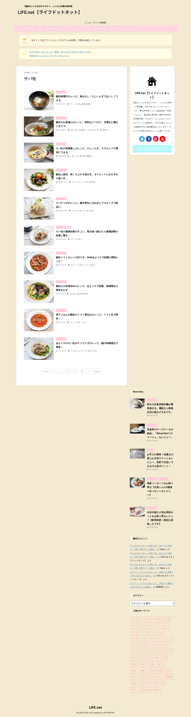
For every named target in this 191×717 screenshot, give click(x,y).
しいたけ (163, 625)
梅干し (105, 130)
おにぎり (74, 130)
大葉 (151, 664)
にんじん (159, 632)
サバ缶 (77, 104)
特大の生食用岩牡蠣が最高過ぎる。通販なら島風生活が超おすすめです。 (160, 408)
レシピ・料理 (28, 29)
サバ (72, 104)
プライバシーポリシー (124, 29)
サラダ (85, 210)
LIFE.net (95, 707)
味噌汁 (88, 104)
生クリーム (156, 677)
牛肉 (134, 677)
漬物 (143, 670)
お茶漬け (82, 130)
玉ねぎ (91, 210)
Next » (98, 371)
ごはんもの (91, 130)
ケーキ (169, 638)
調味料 (169, 677)
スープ (165, 645)
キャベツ (157, 638)
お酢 (168, 619)
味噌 (83, 104)
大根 (143, 664)
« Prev (45, 371)
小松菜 (78, 294)
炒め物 (85, 294)
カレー (73, 265)
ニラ (170, 651)
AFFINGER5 (109, 713)
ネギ (134, 657)
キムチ (74, 182)
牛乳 (168, 670)
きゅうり (136, 625)
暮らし (76, 29)
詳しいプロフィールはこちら (152, 148)
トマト (86, 265)
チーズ (149, 651)
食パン (135, 690)
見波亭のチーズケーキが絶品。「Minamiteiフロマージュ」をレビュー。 (160, 433)
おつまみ (136, 619)
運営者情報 (100, 29)
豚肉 (155, 683)
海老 (134, 670)
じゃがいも (75, 351)
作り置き (155, 657)
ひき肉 (135, 638)
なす (148, 632)
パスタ (144, 657)
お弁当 (147, 619)
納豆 (93, 182)
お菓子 (158, 619)
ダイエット (137, 651)
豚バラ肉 (144, 683)
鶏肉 (157, 690)
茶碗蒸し (89, 156)
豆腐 (134, 683)
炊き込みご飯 (155, 670)
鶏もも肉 (146, 690)
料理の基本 (52, 29)
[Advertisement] (152, 270)
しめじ (73, 156)
